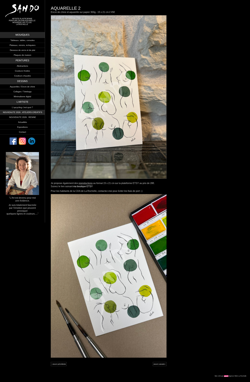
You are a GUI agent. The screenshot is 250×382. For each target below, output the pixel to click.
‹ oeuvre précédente (59, 364)
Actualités (22, 122)
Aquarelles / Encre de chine (22, 86)
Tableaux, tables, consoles (22, 40)
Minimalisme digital (22, 96)
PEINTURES (22, 60)
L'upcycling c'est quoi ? (22, 107)
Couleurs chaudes (22, 76)
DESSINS (22, 81)
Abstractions (22, 66)
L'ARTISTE (22, 102)
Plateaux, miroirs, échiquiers (22, 45)
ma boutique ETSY (83, 186)
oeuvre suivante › (160, 364)
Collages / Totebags (22, 91)
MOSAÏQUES (22, 35)
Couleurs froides (22, 71)
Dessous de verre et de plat (22, 50)
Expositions (22, 127)
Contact (22, 132)
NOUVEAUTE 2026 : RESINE (22, 117)
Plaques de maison (22, 55)
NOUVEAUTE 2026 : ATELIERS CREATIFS (22, 112)
